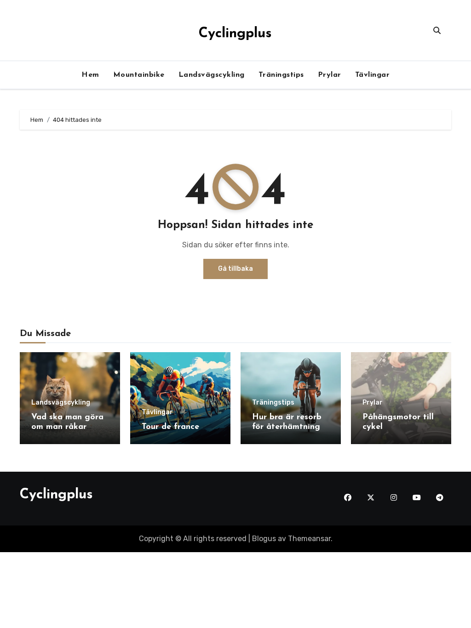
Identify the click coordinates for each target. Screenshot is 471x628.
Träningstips (281, 75)
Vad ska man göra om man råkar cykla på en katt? (67, 427)
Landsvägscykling (211, 75)
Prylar (329, 75)
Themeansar (309, 538)
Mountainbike (139, 75)
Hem (90, 75)
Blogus (264, 538)
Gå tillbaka (235, 269)
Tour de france (170, 427)
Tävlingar (372, 75)
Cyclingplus (235, 34)
